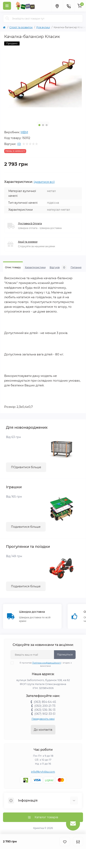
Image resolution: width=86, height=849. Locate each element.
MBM (24, 132)
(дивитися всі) (44, 182)
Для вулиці (43, 27)
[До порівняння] (78, 841)
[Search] (7, 18)
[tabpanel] (43, 80)
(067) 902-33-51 (44, 714)
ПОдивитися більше (26, 467)
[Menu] (7, 6)
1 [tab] (39, 125)
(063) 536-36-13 (44, 710)
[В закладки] (65, 841)
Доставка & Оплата (30, 223)
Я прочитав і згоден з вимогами (46, 664)
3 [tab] (47, 125)
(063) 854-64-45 (45, 702)
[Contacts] (68, 6)
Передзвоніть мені (43, 718)
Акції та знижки (27, 241)
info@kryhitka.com (43, 771)
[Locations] (57, 6)
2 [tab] (43, 125)
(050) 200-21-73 (44, 706)
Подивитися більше (26, 527)
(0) (19, 144)
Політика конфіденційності (46, 663)
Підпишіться (65, 654)
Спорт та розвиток (21, 27)
